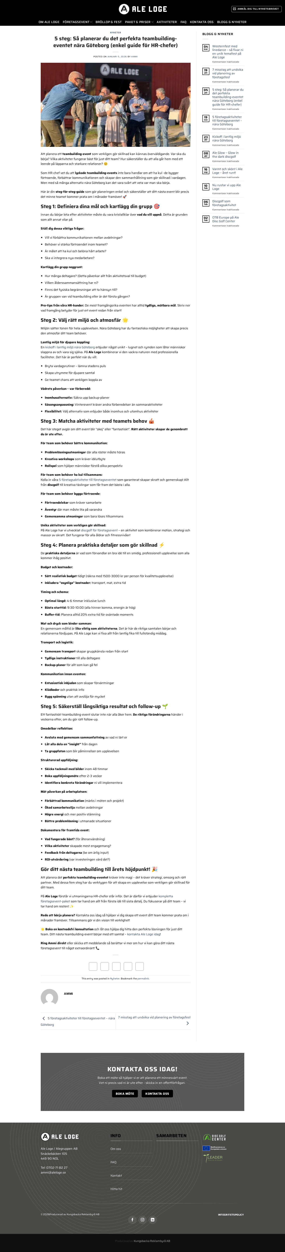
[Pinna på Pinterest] (128, 966)
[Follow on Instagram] (142, 1220)
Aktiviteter (167, 22)
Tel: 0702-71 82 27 (54, 1167)
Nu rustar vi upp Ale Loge (226, 187)
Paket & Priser (137, 22)
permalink (143, 979)
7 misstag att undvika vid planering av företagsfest (227, 73)
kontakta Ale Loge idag (143, 934)
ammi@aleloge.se (53, 1172)
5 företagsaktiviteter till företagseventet (88, 479)
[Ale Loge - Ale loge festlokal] (142, 9)
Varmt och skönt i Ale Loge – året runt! (227, 170)
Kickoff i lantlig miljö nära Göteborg (226, 138)
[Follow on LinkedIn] (152, 1220)
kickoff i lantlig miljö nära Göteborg (70, 347)
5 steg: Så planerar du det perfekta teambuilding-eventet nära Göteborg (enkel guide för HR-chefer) (228, 97)
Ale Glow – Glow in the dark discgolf (225, 154)
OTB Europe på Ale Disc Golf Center (225, 219)
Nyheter (115, 32)
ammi (134, 56)
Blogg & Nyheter (232, 22)
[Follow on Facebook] (132, 1220)
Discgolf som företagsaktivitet (224, 203)
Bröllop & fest (109, 22)
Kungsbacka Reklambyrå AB (152, 1241)
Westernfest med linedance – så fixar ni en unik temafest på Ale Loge (227, 51)
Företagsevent (76, 22)
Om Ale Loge (49, 22)
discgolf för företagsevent (99, 530)
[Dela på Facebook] (93, 966)
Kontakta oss (202, 22)
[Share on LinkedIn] (139, 966)
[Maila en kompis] (116, 966)
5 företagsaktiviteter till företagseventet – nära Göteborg (227, 120)
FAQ (183, 22)
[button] (256, 9)
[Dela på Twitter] (104, 966)
